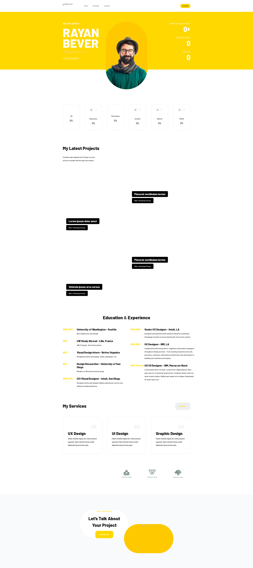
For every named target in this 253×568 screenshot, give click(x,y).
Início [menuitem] (86, 6)
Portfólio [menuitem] (96, 6)
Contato (185, 6)
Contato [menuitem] (107, 6)
